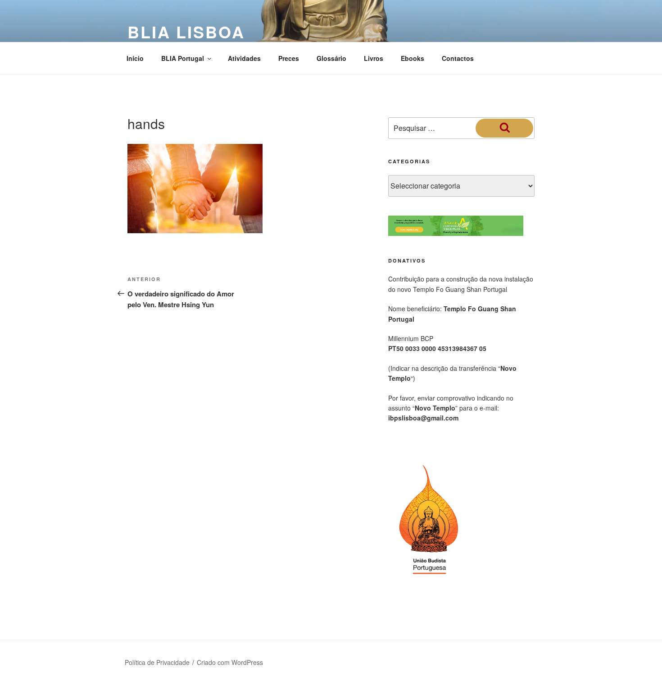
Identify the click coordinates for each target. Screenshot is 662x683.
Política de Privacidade (157, 662)
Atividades (244, 58)
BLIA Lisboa (186, 31)
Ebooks (412, 58)
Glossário (331, 58)
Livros (373, 58)
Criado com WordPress (230, 662)
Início (135, 58)
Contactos (458, 58)
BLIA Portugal (182, 58)
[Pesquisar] (504, 128)
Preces (288, 58)
